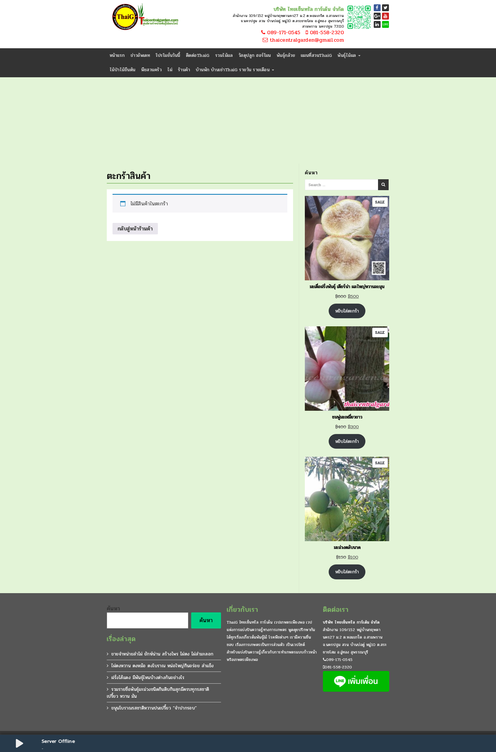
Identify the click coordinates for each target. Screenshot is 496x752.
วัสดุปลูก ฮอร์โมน (255, 55)
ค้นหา (113, 608)
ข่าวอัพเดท (140, 55)
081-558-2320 (326, 32)
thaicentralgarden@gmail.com (306, 40)
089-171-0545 (283, 32)
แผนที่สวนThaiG (316, 55)
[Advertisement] (248, 120)
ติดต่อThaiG (198, 55)
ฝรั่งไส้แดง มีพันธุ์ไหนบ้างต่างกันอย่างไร (147, 677)
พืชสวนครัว (151, 69)
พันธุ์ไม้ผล (348, 55)
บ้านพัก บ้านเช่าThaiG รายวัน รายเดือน (233, 69)
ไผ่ (169, 69)
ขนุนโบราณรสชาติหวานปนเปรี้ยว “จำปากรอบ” (154, 707)
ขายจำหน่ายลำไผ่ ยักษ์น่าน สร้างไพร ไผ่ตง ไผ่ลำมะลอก (162, 653)
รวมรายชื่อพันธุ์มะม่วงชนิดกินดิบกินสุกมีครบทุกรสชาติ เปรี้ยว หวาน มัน (158, 693)
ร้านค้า (184, 69)
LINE (386, 24)
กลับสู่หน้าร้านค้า (135, 229)
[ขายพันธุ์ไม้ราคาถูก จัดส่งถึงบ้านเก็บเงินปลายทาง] (144, 17)
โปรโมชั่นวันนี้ (168, 55)
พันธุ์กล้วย (286, 55)
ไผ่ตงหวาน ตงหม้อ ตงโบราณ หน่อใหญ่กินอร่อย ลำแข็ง (162, 665)
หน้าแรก (117, 55)
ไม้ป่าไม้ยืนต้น (122, 69)
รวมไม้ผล (224, 55)
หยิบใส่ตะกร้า (347, 311)
